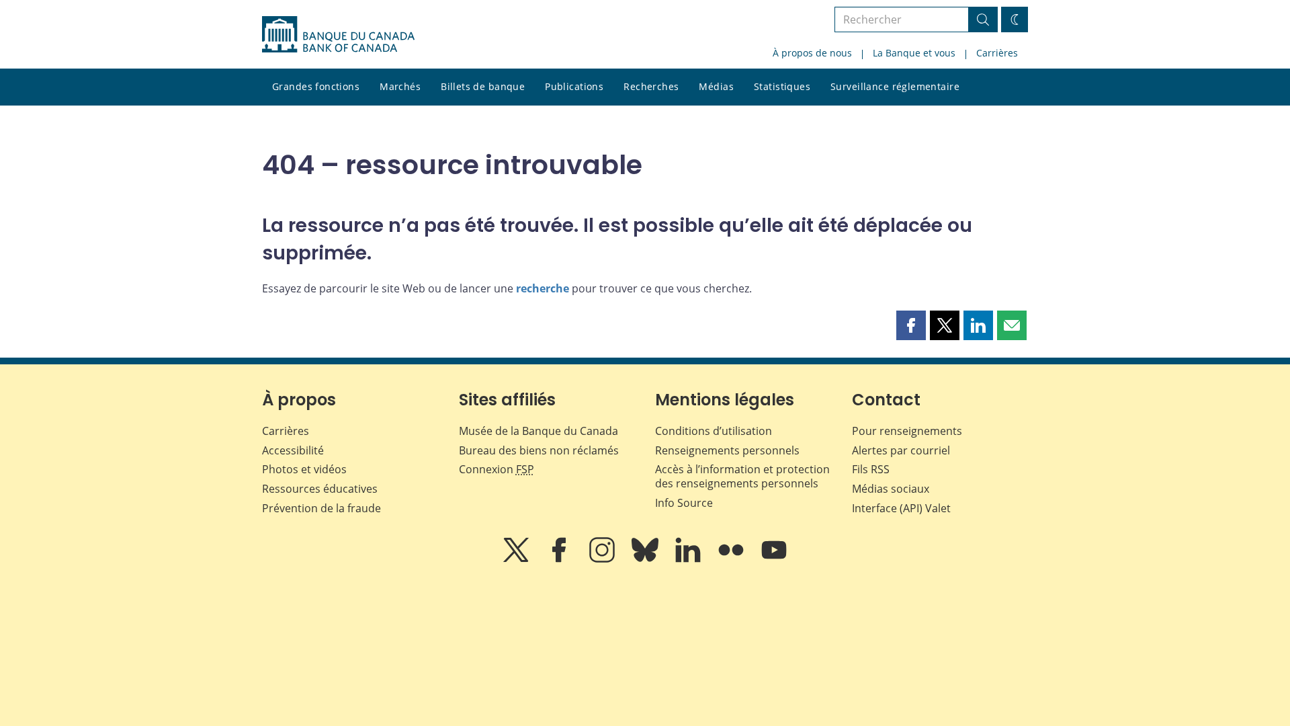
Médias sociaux (890, 488)
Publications (574, 86)
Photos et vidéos (304, 469)
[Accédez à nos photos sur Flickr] (732, 559)
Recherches (651, 86)
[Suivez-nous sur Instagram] (603, 559)
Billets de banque (483, 86)
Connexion (496, 469)
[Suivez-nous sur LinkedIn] (689, 559)
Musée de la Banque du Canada (538, 431)
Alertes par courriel (901, 450)
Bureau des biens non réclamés (539, 450)
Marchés (400, 86)
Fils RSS (871, 469)
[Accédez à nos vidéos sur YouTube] (774, 559)
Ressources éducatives (320, 488)
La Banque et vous (914, 52)
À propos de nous (812, 52)
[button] (911, 325)
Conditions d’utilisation (713, 431)
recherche (542, 288)
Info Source (684, 502)
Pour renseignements (907, 431)
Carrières (997, 52)
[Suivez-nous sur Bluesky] (646, 559)
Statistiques (782, 86)
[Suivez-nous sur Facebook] (560, 559)
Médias (716, 86)
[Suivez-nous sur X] (517, 559)
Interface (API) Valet (901, 508)
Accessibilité (293, 450)
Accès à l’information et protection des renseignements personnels (742, 476)
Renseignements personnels (727, 450)
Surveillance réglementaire (894, 86)
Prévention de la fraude (321, 508)
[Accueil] (338, 34)
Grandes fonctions (315, 86)
